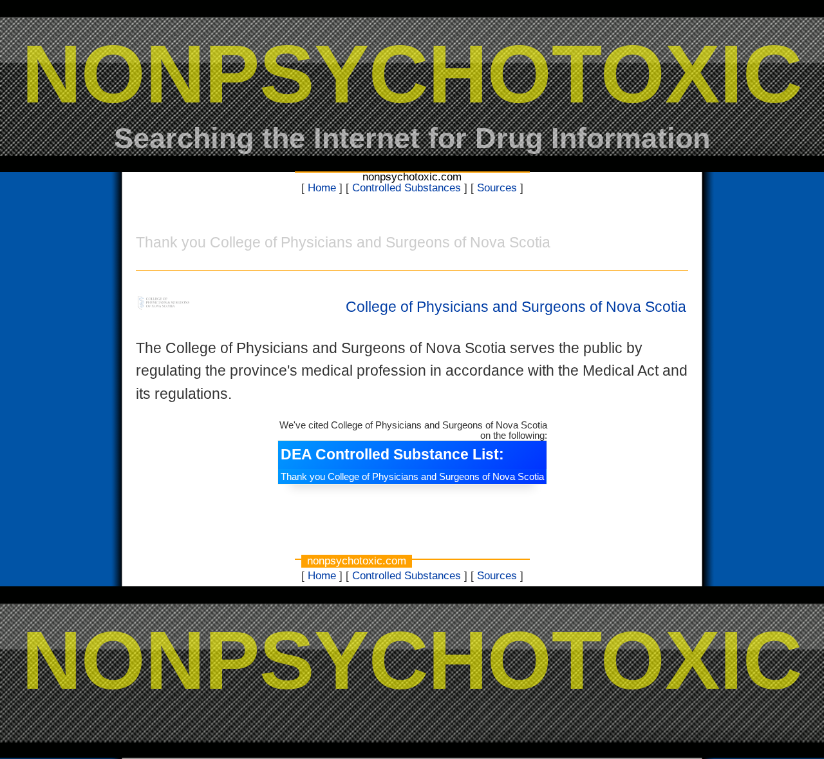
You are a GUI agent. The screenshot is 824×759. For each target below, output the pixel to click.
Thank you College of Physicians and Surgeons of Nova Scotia (412, 476)
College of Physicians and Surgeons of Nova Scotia (516, 306)
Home (322, 188)
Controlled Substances (406, 188)
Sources (497, 188)
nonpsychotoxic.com (412, 177)
